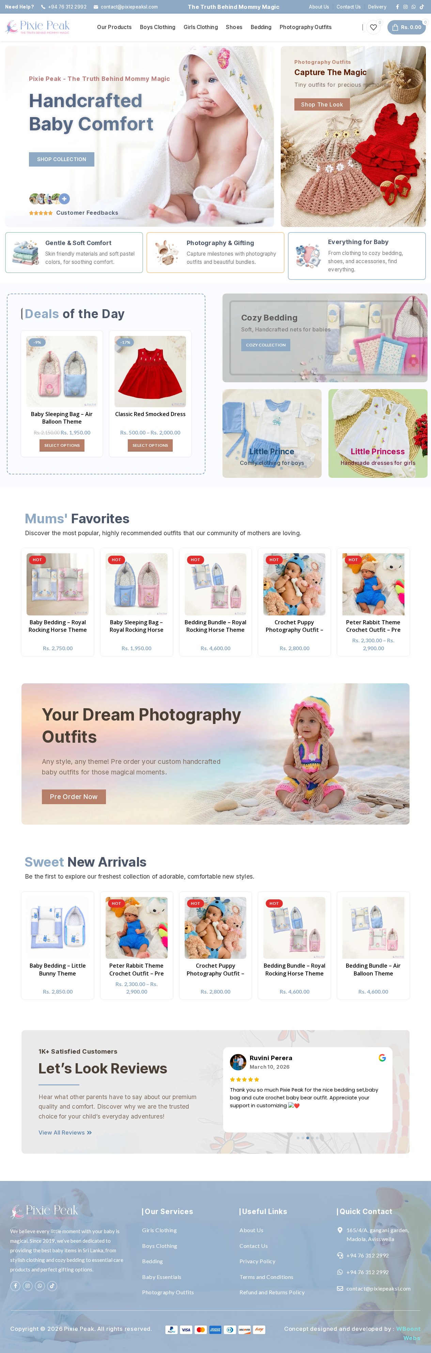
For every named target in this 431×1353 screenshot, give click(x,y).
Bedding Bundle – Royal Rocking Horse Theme (215, 625)
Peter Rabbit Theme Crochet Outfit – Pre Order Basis (373, 629)
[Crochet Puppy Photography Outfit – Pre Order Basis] (294, 584)
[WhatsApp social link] (414, 7)
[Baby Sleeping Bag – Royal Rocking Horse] (137, 584)
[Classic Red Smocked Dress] (150, 371)
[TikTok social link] (422, 7)
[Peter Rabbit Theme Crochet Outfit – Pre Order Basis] (373, 584)
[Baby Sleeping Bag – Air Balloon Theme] (61, 371)
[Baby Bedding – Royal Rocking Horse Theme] (58, 584)
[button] (298, 1138)
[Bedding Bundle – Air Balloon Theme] (373, 928)
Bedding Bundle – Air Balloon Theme (373, 969)
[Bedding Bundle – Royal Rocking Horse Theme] (216, 584)
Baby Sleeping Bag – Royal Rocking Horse (137, 625)
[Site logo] (37, 26)
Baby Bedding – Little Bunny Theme (58, 969)
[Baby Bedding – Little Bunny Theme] (58, 928)
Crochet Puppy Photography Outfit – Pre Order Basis (294, 629)
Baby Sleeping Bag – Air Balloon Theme (62, 417)
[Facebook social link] (397, 7)
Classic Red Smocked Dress (150, 414)
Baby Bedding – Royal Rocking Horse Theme (58, 625)
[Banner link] (325, 338)
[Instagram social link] (405, 7)
